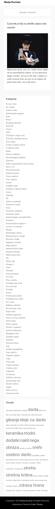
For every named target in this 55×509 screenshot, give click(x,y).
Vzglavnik (10, 371)
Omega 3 (10, 264)
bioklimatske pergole (20, 410)
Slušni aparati (11, 324)
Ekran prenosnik (13, 170)
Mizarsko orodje (12, 239)
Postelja (9, 289)
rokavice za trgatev (29, 463)
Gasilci (9, 182)
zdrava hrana (31, 485)
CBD (8, 132)
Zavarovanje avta (13, 381)
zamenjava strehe (27, 480)
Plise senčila (11, 280)
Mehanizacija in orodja (15, 236)
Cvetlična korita (12, 148)
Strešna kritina (12, 343)
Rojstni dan (10, 311)
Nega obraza (11, 245)
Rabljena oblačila (13, 305)
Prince (8, 293)
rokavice (18, 463)
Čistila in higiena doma (15, 145)
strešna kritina (19, 474)
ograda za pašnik (26, 448)
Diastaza (9, 160)
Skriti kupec (11, 321)
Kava (8, 208)
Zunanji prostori (12, 393)
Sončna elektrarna (13, 330)
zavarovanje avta (40, 480)
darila (33, 409)
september (9, 469)
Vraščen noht (11, 368)
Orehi (8, 267)
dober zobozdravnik (23, 415)
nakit (24, 440)
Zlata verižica (11, 390)
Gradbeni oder (12, 186)
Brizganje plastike (13, 123)
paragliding (35, 455)
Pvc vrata (10, 302)
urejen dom (17, 480)
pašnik (42, 455)
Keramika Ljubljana (14, 211)
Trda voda (10, 362)
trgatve (40, 476)
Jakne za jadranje (13, 201)
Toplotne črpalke (13, 355)
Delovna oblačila (13, 154)
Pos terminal (11, 286)
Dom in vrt (10, 167)
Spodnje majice (12, 337)
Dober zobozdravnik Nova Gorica (20, 164)
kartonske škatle (12, 428)
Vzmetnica (10, 374)
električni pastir (36, 415)
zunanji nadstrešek (28, 490)
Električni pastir (12, 173)
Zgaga (8, 387)
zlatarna (18, 490)
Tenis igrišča (11, 352)
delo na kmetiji (11, 415)
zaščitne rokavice (12, 486)
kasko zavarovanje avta (26, 428)
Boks (8, 116)
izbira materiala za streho (15, 425)
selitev (38, 463)
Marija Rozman (12, 2)
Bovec (8, 120)
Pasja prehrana (12, 274)
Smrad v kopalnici (13, 327)
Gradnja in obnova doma (16, 189)
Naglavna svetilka (13, 242)
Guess (8, 192)
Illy (7, 198)
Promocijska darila (14, 296)
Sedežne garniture (13, 315)
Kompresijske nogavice (16, 223)
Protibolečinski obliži (14, 299)
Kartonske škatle (13, 204)
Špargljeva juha (12, 333)
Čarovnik (9, 126)
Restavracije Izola (13, 308)
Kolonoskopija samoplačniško (18, 217)
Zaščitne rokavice (13, 377)
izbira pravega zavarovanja (34, 425)
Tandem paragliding (14, 349)
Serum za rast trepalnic (16, 318)
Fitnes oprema (12, 176)
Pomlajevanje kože (14, 283)
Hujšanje (9, 195)
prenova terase (33, 460)
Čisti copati (10, 142)
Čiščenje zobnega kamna (16, 138)
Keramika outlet (12, 214)
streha (30, 467)
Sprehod (9, 340)
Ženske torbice (12, 384)
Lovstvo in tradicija (14, 226)
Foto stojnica (11, 179)
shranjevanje (18, 469)
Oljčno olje (10, 261)
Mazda (9, 230)
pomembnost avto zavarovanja (17, 460)
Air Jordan (10, 107)
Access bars (11, 104)
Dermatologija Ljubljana (16, 157)
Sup (7, 346)
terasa (35, 476)
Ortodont (9, 270)
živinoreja (44, 490)
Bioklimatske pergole (15, 113)
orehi (37, 447)
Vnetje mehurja (12, 365)
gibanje (12, 419)
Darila (8, 151)
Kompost (9, 220)
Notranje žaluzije (13, 252)
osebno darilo (18, 454)
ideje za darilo (33, 419)
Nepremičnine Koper (14, 248)
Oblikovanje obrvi (13, 255)
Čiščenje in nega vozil (15, 135)
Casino (9, 129)
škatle (38, 490)
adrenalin (9, 410)
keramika (14, 433)
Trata (8, 359)
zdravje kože (10, 490)
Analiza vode (11, 110)
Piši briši (9, 277)
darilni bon (42, 410)
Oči (7, 258)
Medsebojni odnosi (14, 233)
